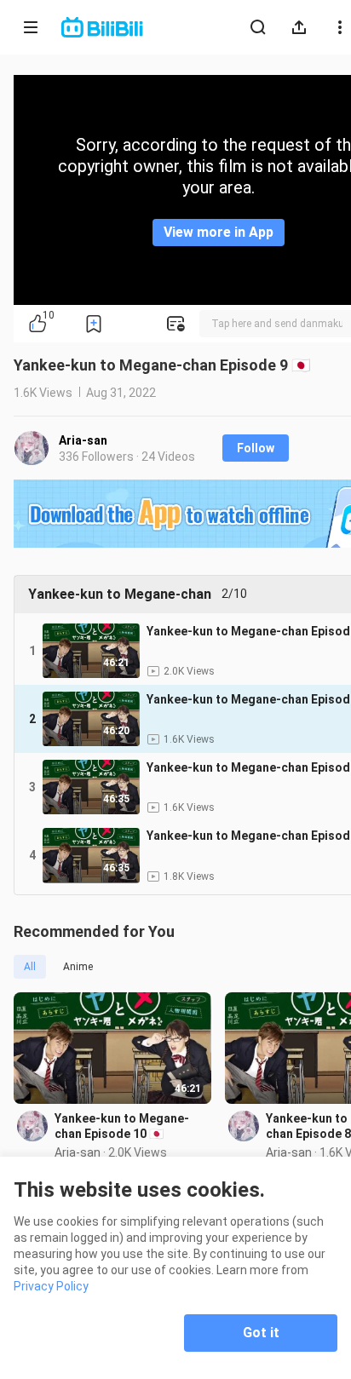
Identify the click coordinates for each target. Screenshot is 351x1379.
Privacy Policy (51, 1286)
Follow (255, 448)
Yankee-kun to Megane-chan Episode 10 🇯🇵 (122, 1126)
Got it (261, 1332)
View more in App (218, 232)
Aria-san (83, 440)
